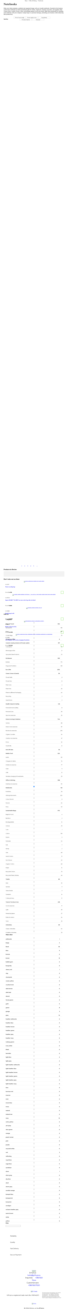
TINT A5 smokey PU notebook (37, 198)
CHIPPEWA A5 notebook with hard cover (40, 62)
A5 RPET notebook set (35, 502)
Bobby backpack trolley (11, 626)
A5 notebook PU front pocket (37, 333)
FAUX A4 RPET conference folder (13, 130)
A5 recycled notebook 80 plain (37, 435)
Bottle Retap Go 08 (9, 613)
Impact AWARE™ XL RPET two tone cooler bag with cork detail (20, 600)
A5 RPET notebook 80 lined (11, 502)
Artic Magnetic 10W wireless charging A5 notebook (17, 640)
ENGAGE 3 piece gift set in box (37, 96)
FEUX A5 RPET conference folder (38, 130)
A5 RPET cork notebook (36, 468)
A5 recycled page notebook (11, 468)
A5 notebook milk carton (11, 333)
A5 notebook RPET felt (10, 367)
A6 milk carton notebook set (36, 536)
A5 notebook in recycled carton (37, 299)
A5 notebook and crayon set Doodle (13, 299)
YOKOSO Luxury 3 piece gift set (13, 265)
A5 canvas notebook (35, 265)
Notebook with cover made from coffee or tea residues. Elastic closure (40, 165)
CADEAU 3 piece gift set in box (12, 62)
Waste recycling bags (10, 586)
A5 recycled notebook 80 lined (12, 435)
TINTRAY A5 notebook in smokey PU (14, 232)
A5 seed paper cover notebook (12, 536)
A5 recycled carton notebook (37, 401)
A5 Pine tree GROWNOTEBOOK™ (13, 401)
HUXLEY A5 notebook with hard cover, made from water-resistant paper (14, 165)
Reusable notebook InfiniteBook (12, 198)
